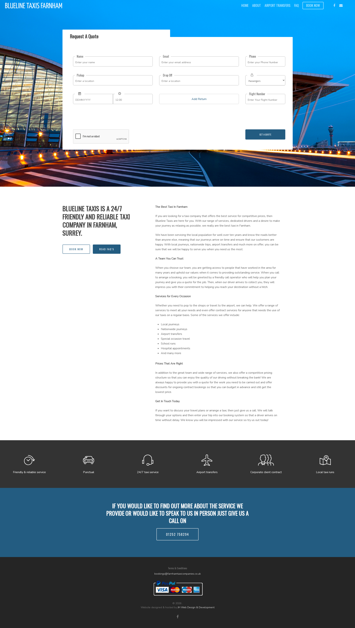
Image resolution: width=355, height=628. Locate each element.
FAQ (296, 5)
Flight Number (257, 94)
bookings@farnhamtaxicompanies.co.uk (177, 574)
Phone (252, 56)
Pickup (80, 75)
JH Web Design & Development (196, 607)
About (256, 5)
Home (244, 5)
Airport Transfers (277, 5)
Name (80, 56)
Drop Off (167, 75)
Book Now (313, 5)
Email (166, 56)
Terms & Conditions (177, 568)
